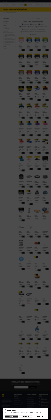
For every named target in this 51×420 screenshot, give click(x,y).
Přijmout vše (11, 416)
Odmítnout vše (25, 416)
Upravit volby (40, 416)
